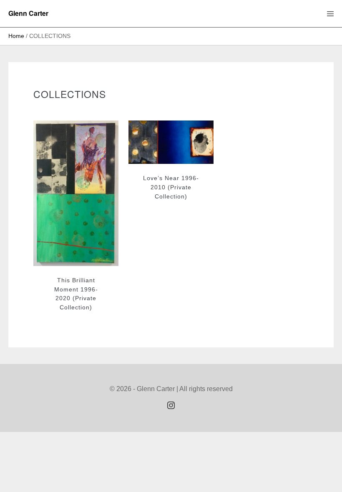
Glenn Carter (28, 13)
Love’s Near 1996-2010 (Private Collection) (171, 187)
